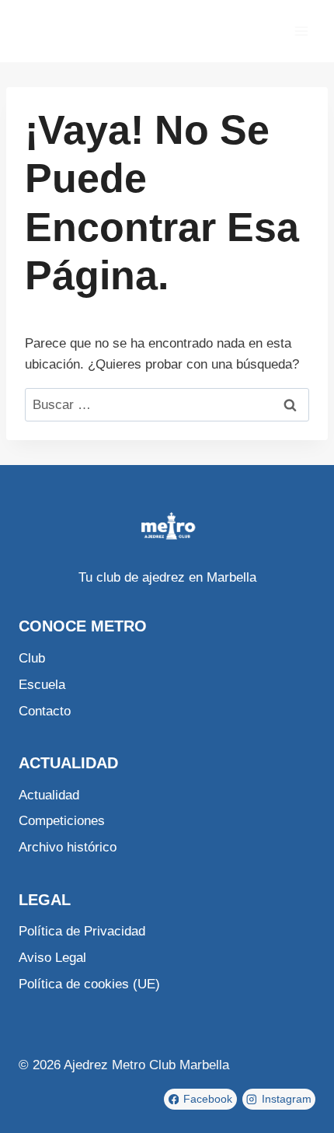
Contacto (45, 711)
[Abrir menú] (301, 31)
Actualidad (49, 795)
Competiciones (62, 820)
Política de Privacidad (82, 931)
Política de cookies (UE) (89, 984)
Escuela (42, 684)
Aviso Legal (52, 957)
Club (32, 658)
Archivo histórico (68, 847)
